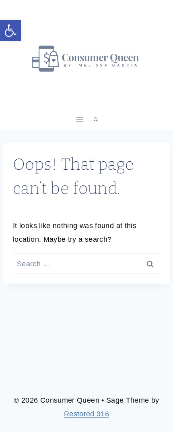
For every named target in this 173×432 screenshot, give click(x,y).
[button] (10, 30)
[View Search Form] (96, 120)
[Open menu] (79, 119)
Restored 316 (86, 414)
